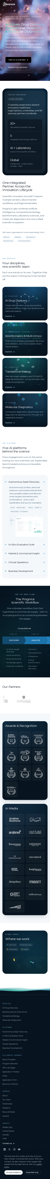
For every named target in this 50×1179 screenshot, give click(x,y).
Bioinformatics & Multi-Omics (14, 1012)
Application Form (9, 1080)
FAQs (4, 1076)
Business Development (12, 1048)
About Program (9, 1059)
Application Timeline (10, 1072)
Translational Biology (11, 1016)
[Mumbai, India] (33, 962)
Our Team (6, 1100)
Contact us (7, 1143)
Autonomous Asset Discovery (15, 1032)
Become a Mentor (10, 1084)
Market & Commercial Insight (14, 1040)
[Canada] (14, 959)
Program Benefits (10, 1064)
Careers (5, 1116)
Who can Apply (8, 1068)
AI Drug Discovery (10, 1008)
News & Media (8, 1112)
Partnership (7, 1104)
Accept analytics (13, 1172)
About (5, 1096)
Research (6, 1108)
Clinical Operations (10, 1044)
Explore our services (17, 67)
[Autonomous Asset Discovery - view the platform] (26, 526)
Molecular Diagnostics (11, 1020)
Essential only (32, 1172)
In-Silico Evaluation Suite (12, 1036)
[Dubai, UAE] (31, 962)
